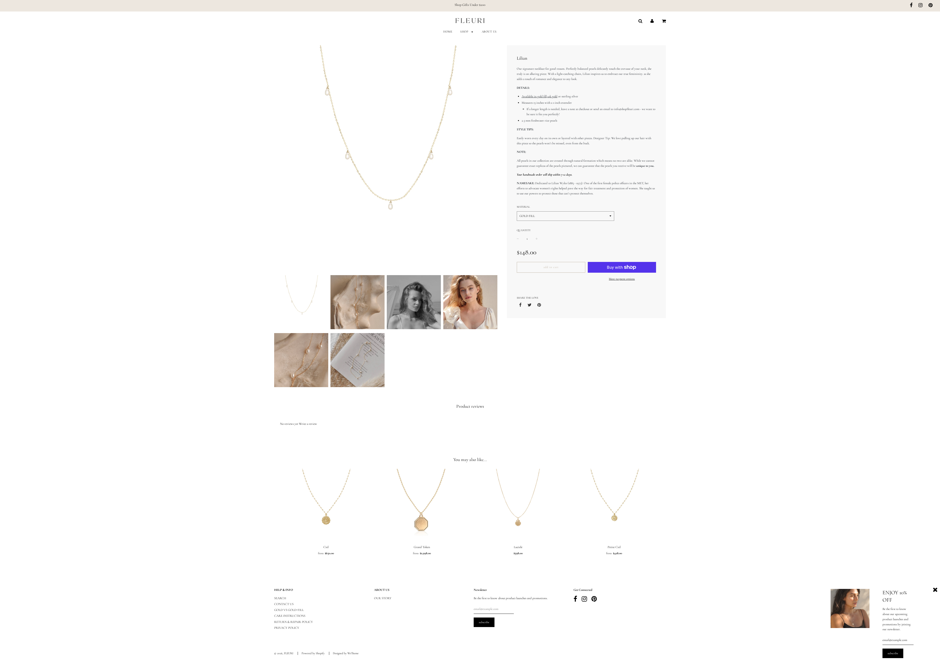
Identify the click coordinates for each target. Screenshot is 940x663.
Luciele (518, 547)
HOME (447, 31)
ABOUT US (489, 31)
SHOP (464, 31)
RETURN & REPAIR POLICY (293, 622)
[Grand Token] (422, 505)
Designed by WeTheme (346, 653)
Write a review (308, 424)
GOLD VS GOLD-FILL (289, 610)
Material (523, 206)
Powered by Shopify (313, 653)
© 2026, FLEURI (283, 653)
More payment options (622, 279)
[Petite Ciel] (614, 505)
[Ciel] (326, 505)
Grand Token (422, 547)
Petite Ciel (614, 547)
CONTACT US (284, 604)
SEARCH (280, 598)
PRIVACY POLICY (286, 628)
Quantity (524, 230)
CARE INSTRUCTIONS (289, 616)
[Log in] (652, 21)
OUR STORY (382, 598)
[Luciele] (518, 505)
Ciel (326, 547)
